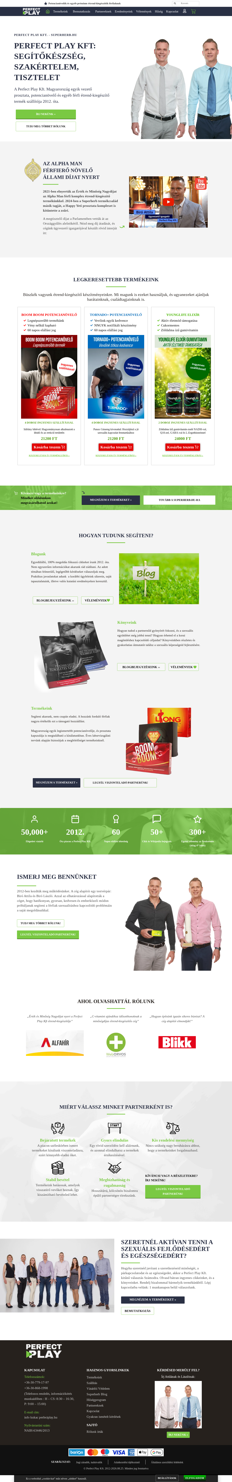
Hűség (159, 11)
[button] (49, 447)
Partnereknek (103, 11)
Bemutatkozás (81, 11)
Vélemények (143, 11)
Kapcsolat (172, 11)
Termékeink (60, 11)
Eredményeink (124, 11)
